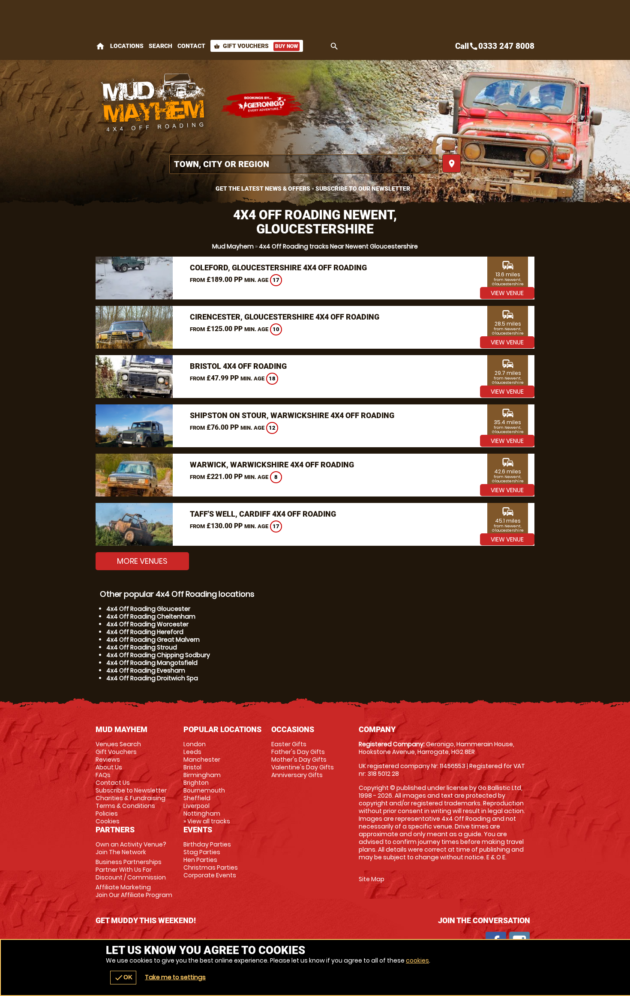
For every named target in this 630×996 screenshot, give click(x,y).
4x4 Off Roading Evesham (145, 670)
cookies (417, 960)
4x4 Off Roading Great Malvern (153, 639)
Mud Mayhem (233, 246)
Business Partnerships (131, 870)
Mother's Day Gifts (299, 759)
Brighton (196, 782)
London (194, 744)
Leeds (192, 752)
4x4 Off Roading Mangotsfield (152, 662)
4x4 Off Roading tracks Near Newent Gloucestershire (338, 246)
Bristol (192, 767)
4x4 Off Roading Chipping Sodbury (158, 655)
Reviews (108, 759)
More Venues (142, 561)
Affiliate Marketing (134, 891)
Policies (107, 813)
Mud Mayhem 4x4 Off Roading (153, 105)
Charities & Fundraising (130, 798)
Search (160, 45)
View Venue (507, 293)
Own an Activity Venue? (131, 848)
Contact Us (113, 782)
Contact (191, 45)
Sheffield (196, 798)
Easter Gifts (288, 744)
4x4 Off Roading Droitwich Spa (152, 678)
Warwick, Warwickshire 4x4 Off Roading (272, 464)
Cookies (108, 821)
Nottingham (201, 813)
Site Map (371, 879)
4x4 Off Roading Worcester (147, 624)
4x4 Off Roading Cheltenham (150, 616)
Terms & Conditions (125, 806)
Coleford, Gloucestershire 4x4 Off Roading (278, 267)
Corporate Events (209, 875)
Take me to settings (175, 977)
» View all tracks (206, 821)
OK (123, 977)
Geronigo (263, 105)
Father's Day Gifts (298, 752)
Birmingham (202, 775)
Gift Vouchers (256, 45)
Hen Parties (200, 859)
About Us (109, 767)
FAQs (103, 775)
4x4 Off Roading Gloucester (148, 608)
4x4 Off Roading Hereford (144, 632)
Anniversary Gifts (297, 775)
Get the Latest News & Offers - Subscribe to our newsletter (313, 188)
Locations (127, 45)
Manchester (201, 759)
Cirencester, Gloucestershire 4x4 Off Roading (284, 316)
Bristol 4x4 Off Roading (238, 366)
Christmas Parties (210, 867)
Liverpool (196, 806)
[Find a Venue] (304, 164)
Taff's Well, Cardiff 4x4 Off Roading (263, 513)
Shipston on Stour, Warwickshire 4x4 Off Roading (292, 415)
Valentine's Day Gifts (302, 767)
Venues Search (118, 744)
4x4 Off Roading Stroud (141, 647)
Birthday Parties (207, 844)
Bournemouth (204, 790)
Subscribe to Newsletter (131, 790)
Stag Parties (201, 852)
